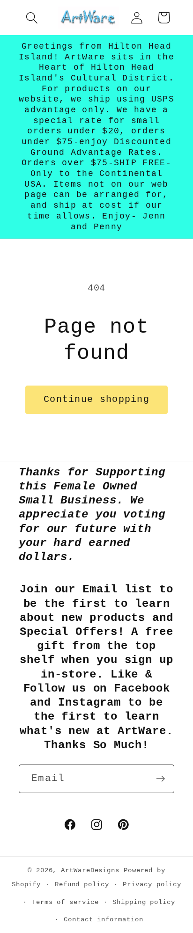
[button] (31, 17)
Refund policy (82, 884)
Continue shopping (96, 399)
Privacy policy (152, 884)
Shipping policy (143, 902)
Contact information (103, 919)
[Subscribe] (160, 779)
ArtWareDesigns (90, 870)
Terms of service (65, 902)
